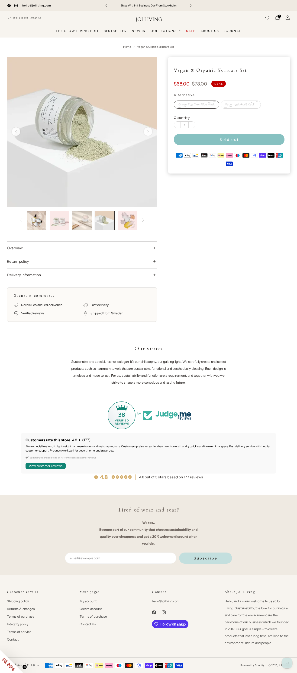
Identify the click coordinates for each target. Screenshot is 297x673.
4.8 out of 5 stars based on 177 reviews (171, 477)
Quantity (182, 118)
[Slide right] (143, 220)
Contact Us (88, 624)
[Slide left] (21, 220)
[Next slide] (148, 131)
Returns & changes (21, 609)
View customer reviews (45, 466)
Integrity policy (17, 624)
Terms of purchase (20, 616)
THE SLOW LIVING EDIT (77, 31)
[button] (11, 661)
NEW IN (139, 31)
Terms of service (19, 632)
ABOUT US (209, 31)
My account (88, 601)
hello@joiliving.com (36, 5)
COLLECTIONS (164, 31)
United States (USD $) (24, 17)
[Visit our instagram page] (16, 5)
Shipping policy (18, 601)
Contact (13, 639)
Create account (91, 609)
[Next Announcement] (191, 6)
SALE (191, 31)
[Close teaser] (24, 667)
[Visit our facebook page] (9, 5)
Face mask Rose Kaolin (240, 104)
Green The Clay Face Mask (196, 104)
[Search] (267, 17)
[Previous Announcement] (106, 6)
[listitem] (148, 5)
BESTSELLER (115, 31)
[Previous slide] (16, 131)
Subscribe (205, 558)
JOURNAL (232, 31)
